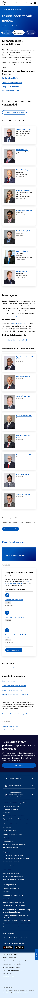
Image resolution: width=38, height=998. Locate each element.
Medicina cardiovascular (11, 91)
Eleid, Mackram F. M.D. (23, 376)
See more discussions (13, 650)
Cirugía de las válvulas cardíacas (12, 690)
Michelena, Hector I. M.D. (24, 416)
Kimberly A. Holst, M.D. (23, 190)
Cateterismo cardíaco (8, 681)
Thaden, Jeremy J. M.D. (23, 494)
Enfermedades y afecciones (12, 9)
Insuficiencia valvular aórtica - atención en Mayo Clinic (18, 522)
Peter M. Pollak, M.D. (22, 251)
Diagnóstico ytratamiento (6, 32)
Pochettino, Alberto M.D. (23, 455)
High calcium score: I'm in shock (14, 617)
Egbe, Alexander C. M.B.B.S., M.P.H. (25, 358)
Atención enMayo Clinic (30, 32)
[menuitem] (6, 32)
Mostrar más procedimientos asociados (14, 694)
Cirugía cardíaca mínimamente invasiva (14, 685)
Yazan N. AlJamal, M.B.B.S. (24, 129)
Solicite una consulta (10, 529)
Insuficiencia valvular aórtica (10, 668)
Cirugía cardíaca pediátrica (12, 82)
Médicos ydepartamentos (18, 32)
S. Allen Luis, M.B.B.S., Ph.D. (24, 210)
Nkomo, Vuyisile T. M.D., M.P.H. (23, 436)
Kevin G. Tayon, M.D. (22, 271)
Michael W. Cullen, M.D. (23, 170)
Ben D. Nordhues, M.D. (23, 231)
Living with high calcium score (14, 599)
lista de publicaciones (20, 324)
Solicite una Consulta (11, 26)
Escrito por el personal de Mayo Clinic (13, 518)
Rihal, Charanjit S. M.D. (23, 474)
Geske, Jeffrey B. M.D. (23, 396)
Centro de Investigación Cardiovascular (18, 316)
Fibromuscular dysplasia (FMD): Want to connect (17, 636)
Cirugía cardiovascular (10, 87)
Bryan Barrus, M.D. (22, 149)
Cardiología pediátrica (10, 78)
